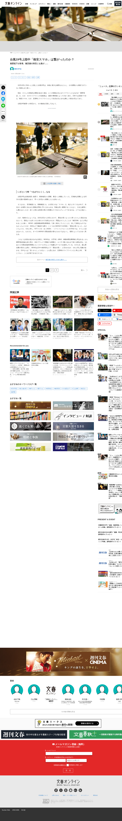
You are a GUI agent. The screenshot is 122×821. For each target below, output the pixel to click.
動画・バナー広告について (70, 795)
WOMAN (74, 4)
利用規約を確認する (60, 765)
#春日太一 (84, 388)
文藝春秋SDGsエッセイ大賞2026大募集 (39, 365)
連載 (54, 4)
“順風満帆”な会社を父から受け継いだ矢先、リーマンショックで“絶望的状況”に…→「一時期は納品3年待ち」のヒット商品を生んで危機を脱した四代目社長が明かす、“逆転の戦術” (62, 369)
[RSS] (80, 790)
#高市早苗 (14, 388)
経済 (33, 77)
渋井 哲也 (115, 263)
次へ (82, 270)
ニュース (16, 52)
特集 (48, 4)
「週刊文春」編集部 (117, 160)
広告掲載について (43, 795)
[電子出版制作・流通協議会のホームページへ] (45, 802)
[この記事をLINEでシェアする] (3, 106)
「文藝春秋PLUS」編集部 (115, 246)
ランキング (33, 4)
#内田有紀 (49, 388)
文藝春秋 (67, 4)
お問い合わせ (55, 795)
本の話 (23, 810)
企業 (38, 77)
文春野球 (101, 4)
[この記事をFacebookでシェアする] (3, 93)
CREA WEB (15, 810)
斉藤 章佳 (115, 283)
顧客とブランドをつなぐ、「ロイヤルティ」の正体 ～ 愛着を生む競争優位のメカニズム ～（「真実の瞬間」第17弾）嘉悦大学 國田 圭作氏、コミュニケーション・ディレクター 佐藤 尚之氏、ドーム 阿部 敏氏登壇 (19, 370)
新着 (26, 4)
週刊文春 (60, 4)
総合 (116, 90)
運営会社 (95, 795)
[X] (61, 790)
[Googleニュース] (70, 790)
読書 (87, 4)
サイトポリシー (85, 795)
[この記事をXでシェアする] (3, 88)
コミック (93, 4)
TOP (11, 52)
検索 (110, 4)
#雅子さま (32, 388)
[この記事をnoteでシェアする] (3, 111)
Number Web (6, 810)
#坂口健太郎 (23, 388)
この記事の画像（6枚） (54, 183)
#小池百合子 (66, 388)
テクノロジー (21, 77)
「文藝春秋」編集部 (117, 180)
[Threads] (65, 790)
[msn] (75, 790)
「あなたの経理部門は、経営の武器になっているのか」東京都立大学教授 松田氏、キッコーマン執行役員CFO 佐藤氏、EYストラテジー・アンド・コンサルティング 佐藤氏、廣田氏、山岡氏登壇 (84, 370)
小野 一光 (115, 144)
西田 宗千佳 (17, 69)
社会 (29, 77)
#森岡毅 (13, 392)
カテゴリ (41, 4)
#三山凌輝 (75, 388)
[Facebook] (56, 790)
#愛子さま (40, 388)
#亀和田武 (57, 388)
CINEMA (82, 4)
